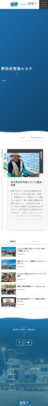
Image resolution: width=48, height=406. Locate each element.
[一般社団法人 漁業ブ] (24, 4)
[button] (43, 4)
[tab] (12, 241)
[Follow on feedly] (28, 342)
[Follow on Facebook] (20, 342)
